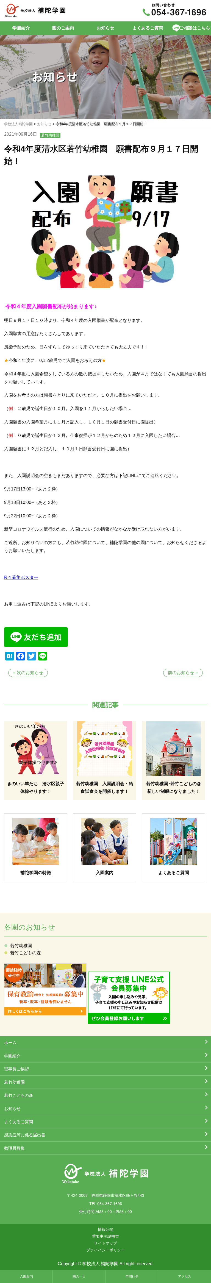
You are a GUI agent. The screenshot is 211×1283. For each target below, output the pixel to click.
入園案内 (26, 1276)
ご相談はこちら (194, 28)
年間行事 (131, 1276)
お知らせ (105, 28)
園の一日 (79, 1276)
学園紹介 (21, 28)
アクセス (184, 1276)
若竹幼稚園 (50, 135)
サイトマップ (105, 1243)
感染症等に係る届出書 (24, 1135)
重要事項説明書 (105, 1236)
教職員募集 (14, 1148)
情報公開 (105, 1229)
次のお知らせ (30, 672)
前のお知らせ (181, 672)
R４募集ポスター (21, 577)
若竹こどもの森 (25, 952)
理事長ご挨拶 (16, 1069)
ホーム (10, 1042)
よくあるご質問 (147, 28)
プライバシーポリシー (105, 1250)
